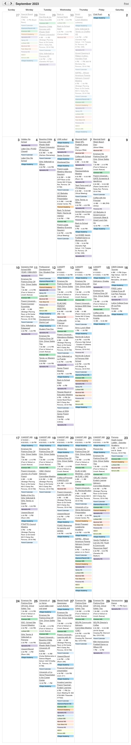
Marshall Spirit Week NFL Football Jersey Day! (81, 143)
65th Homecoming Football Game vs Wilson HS (101, 644)
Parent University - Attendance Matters (65, 335)
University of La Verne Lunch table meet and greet (46, 604)
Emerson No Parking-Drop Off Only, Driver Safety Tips (101, 157)
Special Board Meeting (27, 15)
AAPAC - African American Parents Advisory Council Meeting (82, 76)
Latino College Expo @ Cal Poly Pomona (119, 306)
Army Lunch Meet (82, 327)
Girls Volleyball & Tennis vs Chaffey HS (82, 31)
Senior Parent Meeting (63, 369)
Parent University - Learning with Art (65, 493)
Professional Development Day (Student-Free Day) (46, 270)
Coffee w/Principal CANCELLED (64, 479)
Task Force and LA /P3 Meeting (83, 186)
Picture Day (62, 448)
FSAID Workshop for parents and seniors (64, 528)
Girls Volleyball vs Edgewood (28, 326)
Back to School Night (62, 15)
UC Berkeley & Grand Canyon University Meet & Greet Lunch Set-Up (100, 217)
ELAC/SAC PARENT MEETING (61, 306)
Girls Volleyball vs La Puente (64, 357)
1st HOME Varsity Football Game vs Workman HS (82, 238)
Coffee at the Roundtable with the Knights (101, 315)
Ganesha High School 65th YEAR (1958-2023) (29, 269)
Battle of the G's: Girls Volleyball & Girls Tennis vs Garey (28, 499)
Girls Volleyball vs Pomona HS (46, 54)
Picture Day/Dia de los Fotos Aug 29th (45, 17)
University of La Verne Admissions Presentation (82, 510)
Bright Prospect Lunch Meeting (81, 17)
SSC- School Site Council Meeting (28, 623)
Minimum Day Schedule (63, 147)
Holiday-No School (25, 140)
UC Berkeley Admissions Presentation (62, 196)
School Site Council (83, 211)
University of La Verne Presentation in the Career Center (47, 676)
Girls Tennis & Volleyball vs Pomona (27, 637)
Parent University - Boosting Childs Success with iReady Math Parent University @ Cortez (47, 644)
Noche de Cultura (82, 336)
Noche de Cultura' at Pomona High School (82, 358)
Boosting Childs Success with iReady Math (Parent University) (47, 30)
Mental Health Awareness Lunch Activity (63, 603)
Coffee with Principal (62, 321)
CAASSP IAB (26, 437)
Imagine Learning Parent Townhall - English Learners (64, 685)
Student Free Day (46, 329)
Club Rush (97, 14)
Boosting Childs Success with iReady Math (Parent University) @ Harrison (47, 144)
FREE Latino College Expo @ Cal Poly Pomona (118, 291)
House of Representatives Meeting (82, 171)
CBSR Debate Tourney (117, 268)
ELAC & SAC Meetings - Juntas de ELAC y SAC (82, 474)
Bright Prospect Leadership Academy (81, 527)
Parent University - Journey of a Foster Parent (29, 474)
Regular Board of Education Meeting (65, 393)
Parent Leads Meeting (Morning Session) (64, 171)
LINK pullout (62, 139)
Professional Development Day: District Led (47, 319)
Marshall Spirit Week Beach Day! (99, 142)
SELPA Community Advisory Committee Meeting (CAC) (83, 626)
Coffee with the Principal (99, 199)
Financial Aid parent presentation (65, 669)
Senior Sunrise (63, 155)
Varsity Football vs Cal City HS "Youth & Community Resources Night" (101, 544)
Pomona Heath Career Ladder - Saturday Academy (118, 441)
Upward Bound (27, 512)
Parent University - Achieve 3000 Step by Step (83, 306)
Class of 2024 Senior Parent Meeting (63, 414)
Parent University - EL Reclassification (83, 489)
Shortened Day (63, 162)
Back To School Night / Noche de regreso (64, 213)
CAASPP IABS (61, 268)
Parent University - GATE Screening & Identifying (101, 178)
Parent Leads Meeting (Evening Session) (64, 227)
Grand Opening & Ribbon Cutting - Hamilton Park (82, 56)
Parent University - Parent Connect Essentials (29, 304)
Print (126, 3)
